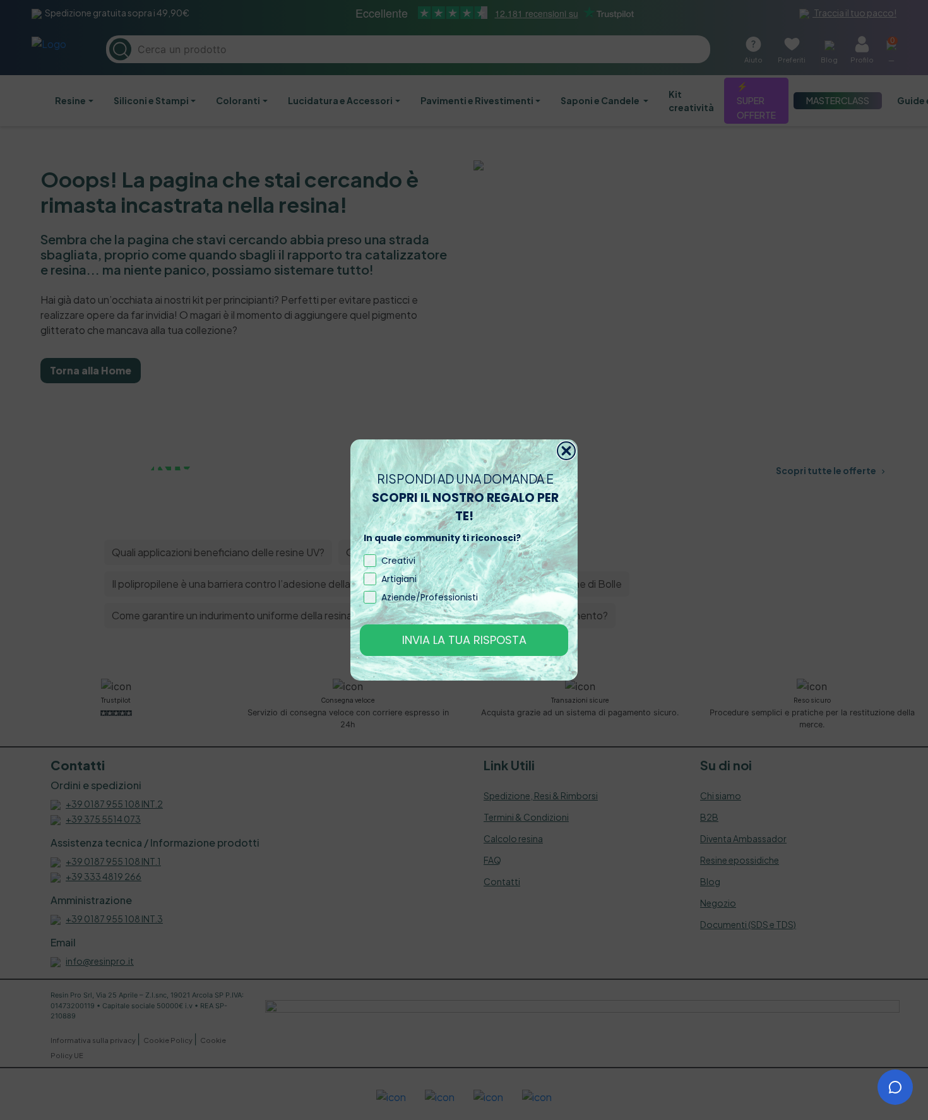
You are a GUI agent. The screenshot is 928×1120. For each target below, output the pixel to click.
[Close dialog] (566, 451)
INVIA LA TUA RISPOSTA (464, 640)
